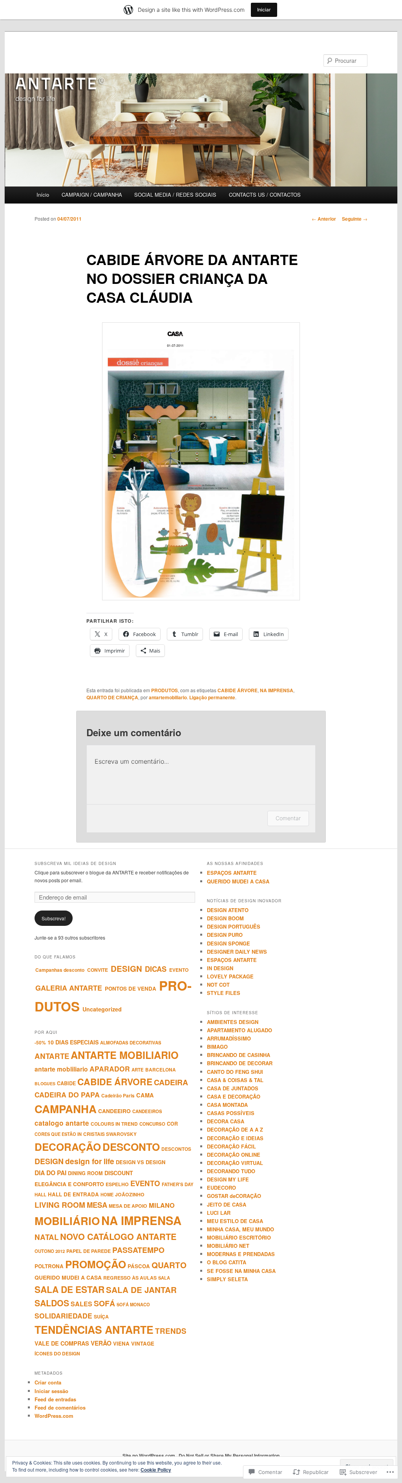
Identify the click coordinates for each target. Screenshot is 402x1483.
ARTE (138, 1069)
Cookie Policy (156, 1469)
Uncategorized (102, 1009)
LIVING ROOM (60, 1205)
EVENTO (178, 969)
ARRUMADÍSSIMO (229, 1038)
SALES (81, 1303)
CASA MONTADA (227, 1104)
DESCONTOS (176, 1149)
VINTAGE (142, 1343)
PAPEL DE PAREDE (88, 1250)
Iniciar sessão (51, 1391)
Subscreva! (54, 918)
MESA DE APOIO (128, 1205)
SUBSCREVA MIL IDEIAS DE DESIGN (75, 863)
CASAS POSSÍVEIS (230, 1113)
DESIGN (126, 968)
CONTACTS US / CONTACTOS (265, 194)
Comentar (288, 818)
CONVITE (97, 969)
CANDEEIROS (147, 1111)
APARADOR (110, 1068)
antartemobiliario (168, 697)
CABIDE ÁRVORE (237, 690)
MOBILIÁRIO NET (228, 1245)
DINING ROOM (85, 1173)
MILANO (162, 1205)
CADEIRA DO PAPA (67, 1094)
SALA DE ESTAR (69, 1289)
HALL (40, 1194)
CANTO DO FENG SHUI (235, 1071)
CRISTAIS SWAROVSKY (110, 1134)
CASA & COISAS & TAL (235, 1080)
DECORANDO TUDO (231, 1171)
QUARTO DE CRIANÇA (112, 697)
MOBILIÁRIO (67, 1220)
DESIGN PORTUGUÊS (233, 926)
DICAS (155, 969)
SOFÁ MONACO (133, 1304)
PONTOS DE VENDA (130, 988)
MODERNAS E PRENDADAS (241, 1254)
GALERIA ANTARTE (68, 988)
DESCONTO (131, 1146)
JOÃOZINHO (129, 1194)
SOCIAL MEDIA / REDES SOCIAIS (175, 194)
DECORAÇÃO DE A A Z (235, 1129)
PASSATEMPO (138, 1249)
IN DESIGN (220, 968)
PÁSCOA (139, 1266)
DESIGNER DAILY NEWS (237, 951)
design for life (89, 1161)
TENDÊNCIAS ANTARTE (94, 1329)
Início (43, 194)
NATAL (46, 1237)
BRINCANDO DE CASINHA (238, 1055)
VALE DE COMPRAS (62, 1343)
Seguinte (354, 218)
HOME (106, 1194)
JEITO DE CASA (226, 1204)
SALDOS (52, 1303)
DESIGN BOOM (225, 918)
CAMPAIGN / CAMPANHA (92, 194)
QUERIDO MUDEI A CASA (68, 1277)
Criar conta (48, 1382)
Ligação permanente (212, 697)
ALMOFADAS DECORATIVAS (130, 1042)
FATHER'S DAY (178, 1184)
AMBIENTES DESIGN (232, 1022)
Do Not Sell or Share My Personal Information (229, 1455)
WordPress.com (54, 1415)
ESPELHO (117, 1184)
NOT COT (218, 984)
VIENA (121, 1343)
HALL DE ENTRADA (73, 1194)
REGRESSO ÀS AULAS (130, 1277)
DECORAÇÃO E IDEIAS (235, 1138)
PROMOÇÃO (95, 1264)
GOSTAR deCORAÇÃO (234, 1196)
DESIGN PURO (225, 934)
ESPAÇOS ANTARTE (232, 872)
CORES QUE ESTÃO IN (58, 1134)
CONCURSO (152, 1124)
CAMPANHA (66, 1108)
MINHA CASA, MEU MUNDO (240, 1229)
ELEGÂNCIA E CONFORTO (69, 1184)
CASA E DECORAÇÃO (233, 1096)
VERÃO (101, 1343)
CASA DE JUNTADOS (232, 1088)
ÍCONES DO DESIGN (57, 1353)
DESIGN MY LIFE (228, 1179)
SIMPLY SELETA (227, 1279)
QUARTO (169, 1265)
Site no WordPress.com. (149, 1455)
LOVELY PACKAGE (230, 976)
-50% (40, 1042)
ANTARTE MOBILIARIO (125, 1055)
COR (172, 1123)
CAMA (145, 1095)
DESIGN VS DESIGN (140, 1162)
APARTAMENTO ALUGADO (239, 1030)
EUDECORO (221, 1187)
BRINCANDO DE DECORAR (239, 1063)
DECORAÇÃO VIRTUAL (235, 1163)
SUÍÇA (101, 1316)
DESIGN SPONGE (228, 943)
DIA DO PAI (50, 1172)
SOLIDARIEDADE (63, 1315)
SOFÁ (104, 1303)
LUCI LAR (218, 1212)
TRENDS (170, 1331)
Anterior (324, 218)
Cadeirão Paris (118, 1095)
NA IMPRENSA (276, 690)
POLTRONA (49, 1266)
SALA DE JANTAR (141, 1289)
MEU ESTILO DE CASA (235, 1221)
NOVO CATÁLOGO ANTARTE (118, 1237)
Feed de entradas (55, 1399)
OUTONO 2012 (50, 1251)
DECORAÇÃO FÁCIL (231, 1146)
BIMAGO (217, 1046)
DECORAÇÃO (68, 1146)
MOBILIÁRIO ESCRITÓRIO (239, 1237)
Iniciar (264, 10)
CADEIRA (171, 1082)
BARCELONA (160, 1069)
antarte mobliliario (61, 1068)
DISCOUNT (118, 1173)
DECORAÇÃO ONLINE (233, 1154)
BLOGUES (45, 1083)
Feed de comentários (60, 1407)
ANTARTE (52, 1056)
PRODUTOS (164, 690)
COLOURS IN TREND (114, 1124)
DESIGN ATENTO (228, 910)
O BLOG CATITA (226, 1262)
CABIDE (66, 1083)
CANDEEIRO (114, 1111)
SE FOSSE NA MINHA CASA (241, 1271)
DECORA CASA (225, 1121)
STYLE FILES (223, 993)
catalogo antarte (62, 1123)
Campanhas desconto (59, 969)
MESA (97, 1205)
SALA (164, 1278)
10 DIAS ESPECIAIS (73, 1042)
